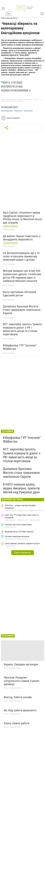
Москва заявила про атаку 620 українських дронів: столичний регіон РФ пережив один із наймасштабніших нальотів (22, 276)
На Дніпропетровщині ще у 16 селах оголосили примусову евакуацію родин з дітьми (21, 256)
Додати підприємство (22, 552)
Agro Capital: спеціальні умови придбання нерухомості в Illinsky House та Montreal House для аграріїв (22, 217)
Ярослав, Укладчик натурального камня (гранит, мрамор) (22, 681)
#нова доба (28, 111)
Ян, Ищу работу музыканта (20, 710)
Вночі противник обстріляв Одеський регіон (19, 293)
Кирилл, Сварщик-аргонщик (21, 664)
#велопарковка (7, 111)
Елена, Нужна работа (16, 723)
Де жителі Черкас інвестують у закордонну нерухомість (21, 237)
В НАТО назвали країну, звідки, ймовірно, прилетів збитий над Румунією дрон (21, 488)
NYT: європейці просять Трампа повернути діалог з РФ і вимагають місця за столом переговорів (22, 329)
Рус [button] (8, 13)
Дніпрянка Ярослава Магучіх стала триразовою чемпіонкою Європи (22, 310)
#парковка (18, 111)
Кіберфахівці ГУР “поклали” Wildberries (19, 347)
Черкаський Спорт (9, 107)
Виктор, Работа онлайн (18, 697)
